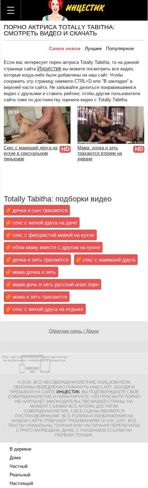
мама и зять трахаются (39, 297)
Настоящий (21, 483)
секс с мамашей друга (109, 260)
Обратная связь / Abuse (74, 331)
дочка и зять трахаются (40, 260)
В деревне (20, 449)
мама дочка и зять (34, 272)
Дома (15, 457)
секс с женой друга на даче (44, 222)
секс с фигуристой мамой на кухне (53, 235)
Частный (19, 466)
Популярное (120, 48)
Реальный (20, 474)
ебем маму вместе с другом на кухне (56, 247)
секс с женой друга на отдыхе (47, 309)
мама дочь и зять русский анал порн (55, 284)
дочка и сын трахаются (39, 210)
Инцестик (49, 68)
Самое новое (65, 48)
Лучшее (93, 48)
